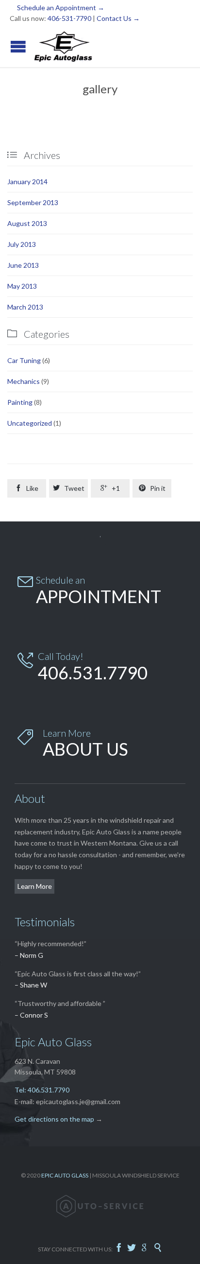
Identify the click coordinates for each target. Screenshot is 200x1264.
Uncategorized (29, 423)
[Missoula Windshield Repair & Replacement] (63, 46)
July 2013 (21, 244)
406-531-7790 (69, 18)
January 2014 (27, 181)
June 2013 (23, 265)
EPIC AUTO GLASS (64, 1175)
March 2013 (25, 307)
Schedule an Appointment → (60, 7)
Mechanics (23, 381)
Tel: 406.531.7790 (42, 1090)
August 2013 (27, 223)
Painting (20, 402)
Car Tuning (24, 360)
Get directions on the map (54, 1119)
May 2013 (22, 286)
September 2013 (32, 202)
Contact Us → (118, 18)
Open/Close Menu (18, 46)
